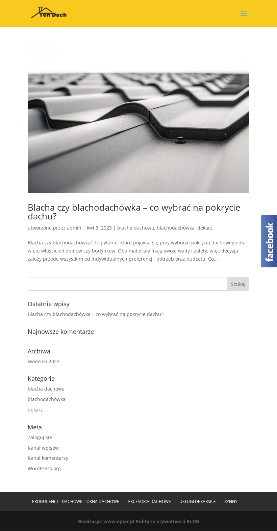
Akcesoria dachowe (149, 501)
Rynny (230, 501)
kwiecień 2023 (43, 361)
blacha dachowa (135, 227)
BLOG (192, 521)
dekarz (204, 227)
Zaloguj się (40, 437)
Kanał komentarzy (48, 458)
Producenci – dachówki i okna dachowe (75, 501)
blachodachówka (176, 227)
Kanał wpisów (43, 448)
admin (74, 227)
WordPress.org (44, 468)
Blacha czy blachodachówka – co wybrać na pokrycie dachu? (134, 211)
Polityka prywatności (160, 521)
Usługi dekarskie (197, 501)
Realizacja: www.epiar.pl (106, 521)
